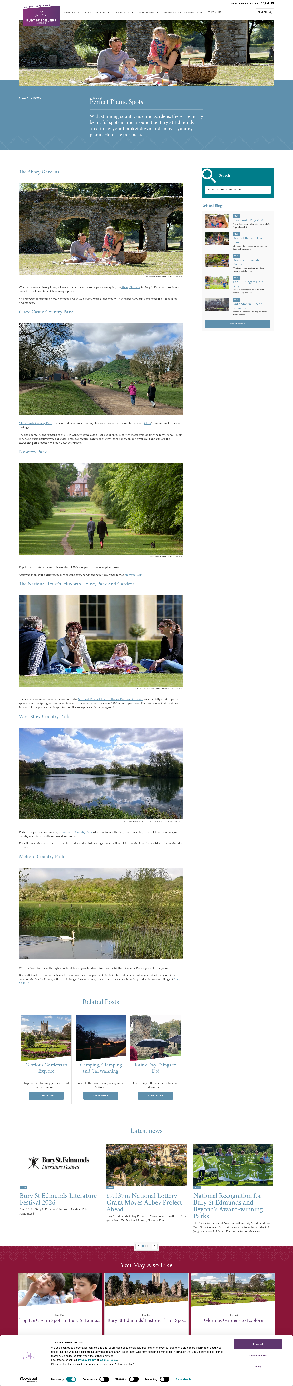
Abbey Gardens (130, 287)
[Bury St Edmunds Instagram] (264, 3)
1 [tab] (143, 1246)
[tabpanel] (46, 1059)
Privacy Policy (87, 1359)
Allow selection (258, 1355)
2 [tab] (146, 1246)
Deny (258, 1366)
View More (46, 1095)
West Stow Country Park (76, 832)
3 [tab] (150, 1246)
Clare (147, 423)
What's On (122, 12)
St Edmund (215, 12)
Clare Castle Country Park (35, 423)
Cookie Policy (108, 1359)
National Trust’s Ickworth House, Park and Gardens (110, 699)
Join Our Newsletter (243, 4)
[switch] (104, 1379)
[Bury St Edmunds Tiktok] (268, 3)
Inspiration (147, 12)
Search (262, 12)
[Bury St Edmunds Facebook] (261, 3)
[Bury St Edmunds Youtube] (272, 3)
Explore (69, 12)
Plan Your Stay (95, 12)
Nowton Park (133, 575)
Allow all (258, 1344)
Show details (183, 1379)
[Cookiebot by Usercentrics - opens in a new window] (29, 1379)
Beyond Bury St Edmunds (181, 12)
